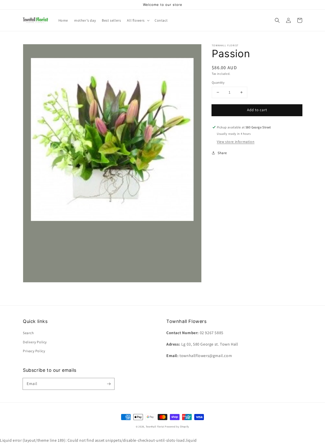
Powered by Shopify (177, 426)
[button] (277, 20)
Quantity (218, 82)
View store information (235, 141)
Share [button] (222, 153)
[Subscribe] (108, 383)
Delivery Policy (35, 342)
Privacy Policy (34, 351)
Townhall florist (155, 426)
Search (28, 333)
